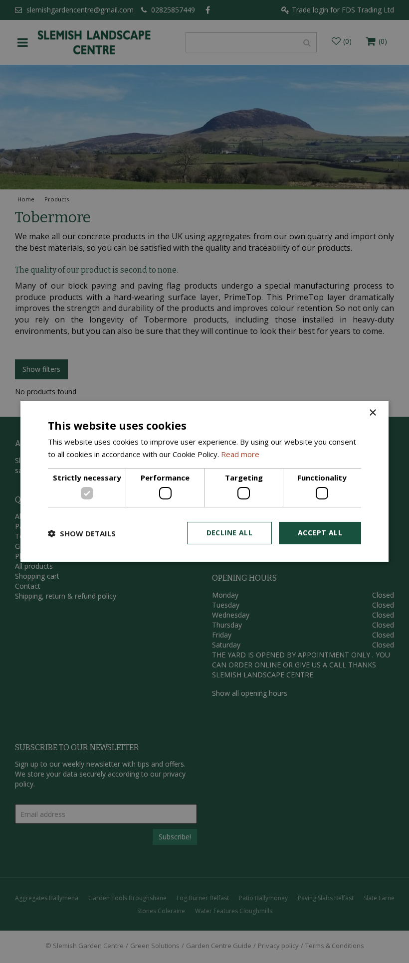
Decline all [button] (229, 532)
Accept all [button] (320, 532)
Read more (240, 454)
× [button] (372, 413)
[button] (82, 533)
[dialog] (204, 481)
